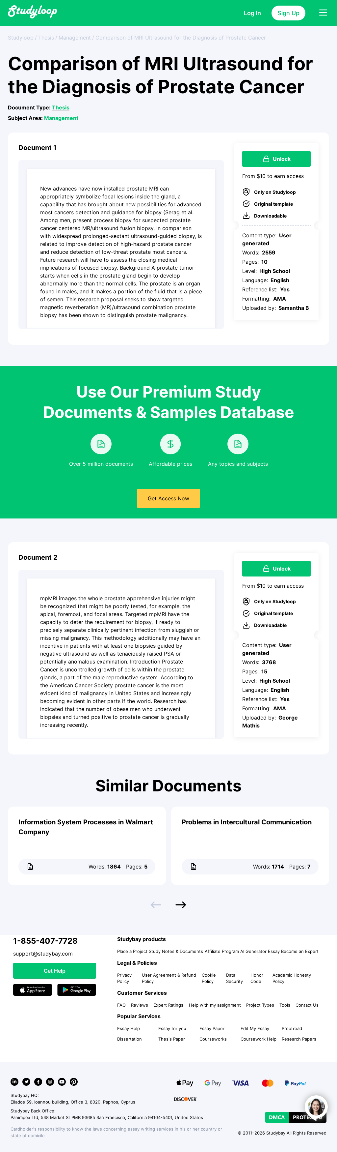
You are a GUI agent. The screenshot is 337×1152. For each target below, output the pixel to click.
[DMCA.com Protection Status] (295, 1117)
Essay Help (128, 1028)
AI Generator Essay (260, 951)
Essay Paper (211, 1028)
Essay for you (172, 1028)
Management (61, 118)
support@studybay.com (43, 953)
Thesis (60, 107)
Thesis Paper (171, 1039)
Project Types (260, 1005)
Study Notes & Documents (176, 951)
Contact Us (307, 1005)
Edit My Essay (255, 1028)
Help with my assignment (215, 1005)
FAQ (121, 1005)
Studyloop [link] (21, 37)
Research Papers (299, 1039)
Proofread (292, 1028)
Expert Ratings (168, 1005)
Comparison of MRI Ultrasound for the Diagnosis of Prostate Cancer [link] (180, 37)
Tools (284, 1005)
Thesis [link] (46, 37)
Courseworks (213, 1039)
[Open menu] (323, 13)
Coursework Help (258, 1039)
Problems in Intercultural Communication (247, 822)
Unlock (282, 159)
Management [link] (75, 37)
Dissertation (129, 1039)
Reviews (139, 1005)
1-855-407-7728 (45, 941)
